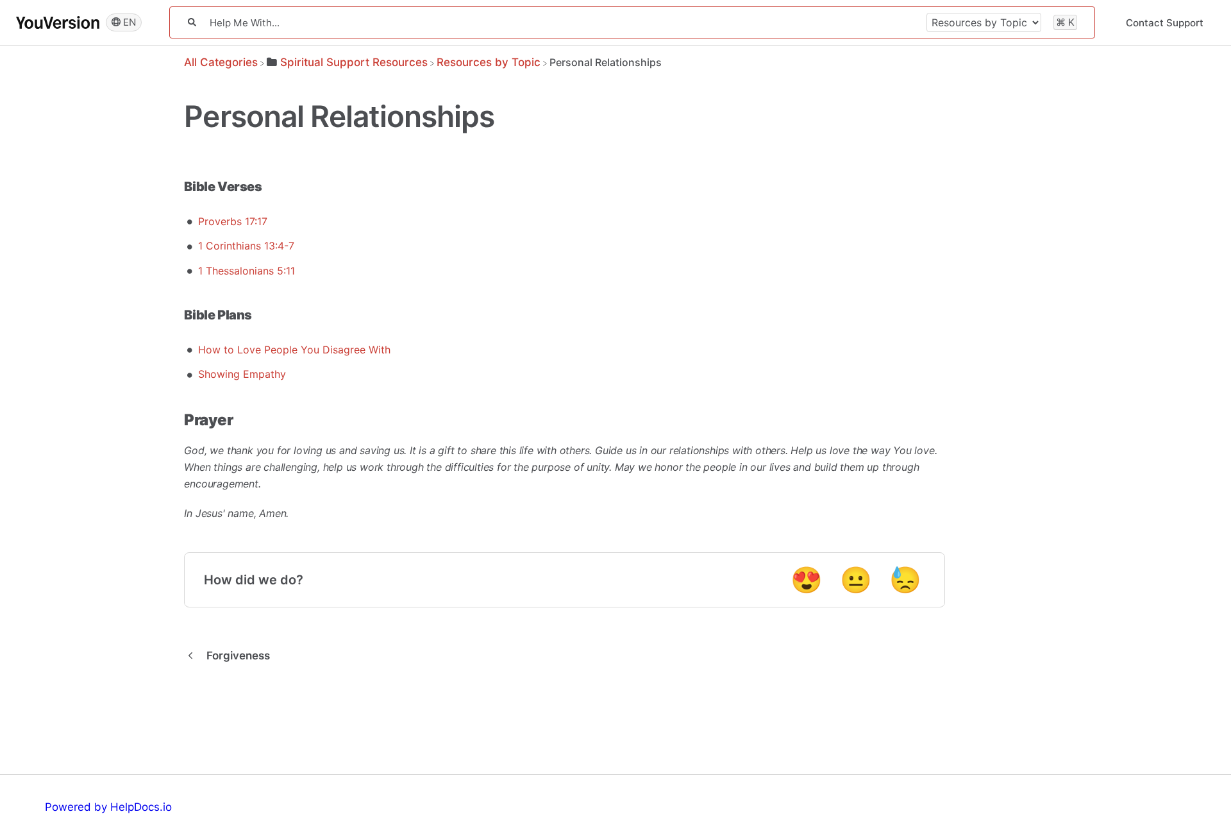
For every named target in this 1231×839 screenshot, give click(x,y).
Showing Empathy (242, 374)
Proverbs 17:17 (232, 221)
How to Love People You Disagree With (294, 349)
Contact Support (1164, 23)
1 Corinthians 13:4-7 (246, 245)
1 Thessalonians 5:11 (246, 270)
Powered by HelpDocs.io (108, 807)
